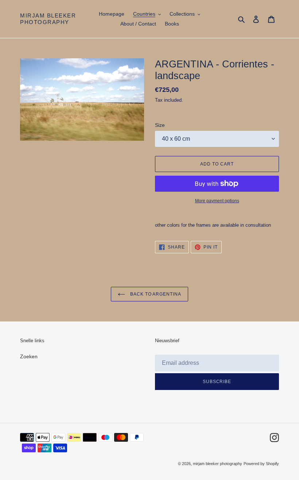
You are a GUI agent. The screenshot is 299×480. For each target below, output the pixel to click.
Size (160, 125)
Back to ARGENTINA (155, 294)
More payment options (217, 200)
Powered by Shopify (261, 463)
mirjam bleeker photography (48, 18)
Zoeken (29, 356)
